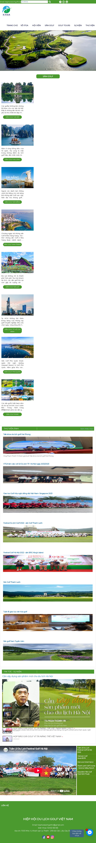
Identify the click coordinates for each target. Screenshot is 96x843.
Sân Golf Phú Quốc (12, 372)
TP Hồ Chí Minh (12, 306)
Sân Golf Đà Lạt (12, 287)
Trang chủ (12, 25)
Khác (12, 389)
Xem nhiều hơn (86, 429)
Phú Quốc (12, 347)
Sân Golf (49, 25)
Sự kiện (78, 25)
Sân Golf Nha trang (12, 244)
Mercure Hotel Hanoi (85, 762)
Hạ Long (12, 135)
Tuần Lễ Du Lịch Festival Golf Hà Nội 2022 (85, 750)
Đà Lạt (12, 262)
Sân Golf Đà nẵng (12, 202)
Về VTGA (24, 25)
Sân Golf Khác (12, 414)
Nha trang (12, 219)
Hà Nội (12, 92)
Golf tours (64, 25)
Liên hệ (5, 805)
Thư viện (90, 25)
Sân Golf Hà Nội (12, 117)
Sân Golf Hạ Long (12, 159)
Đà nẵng (12, 177)
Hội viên (36, 25)
